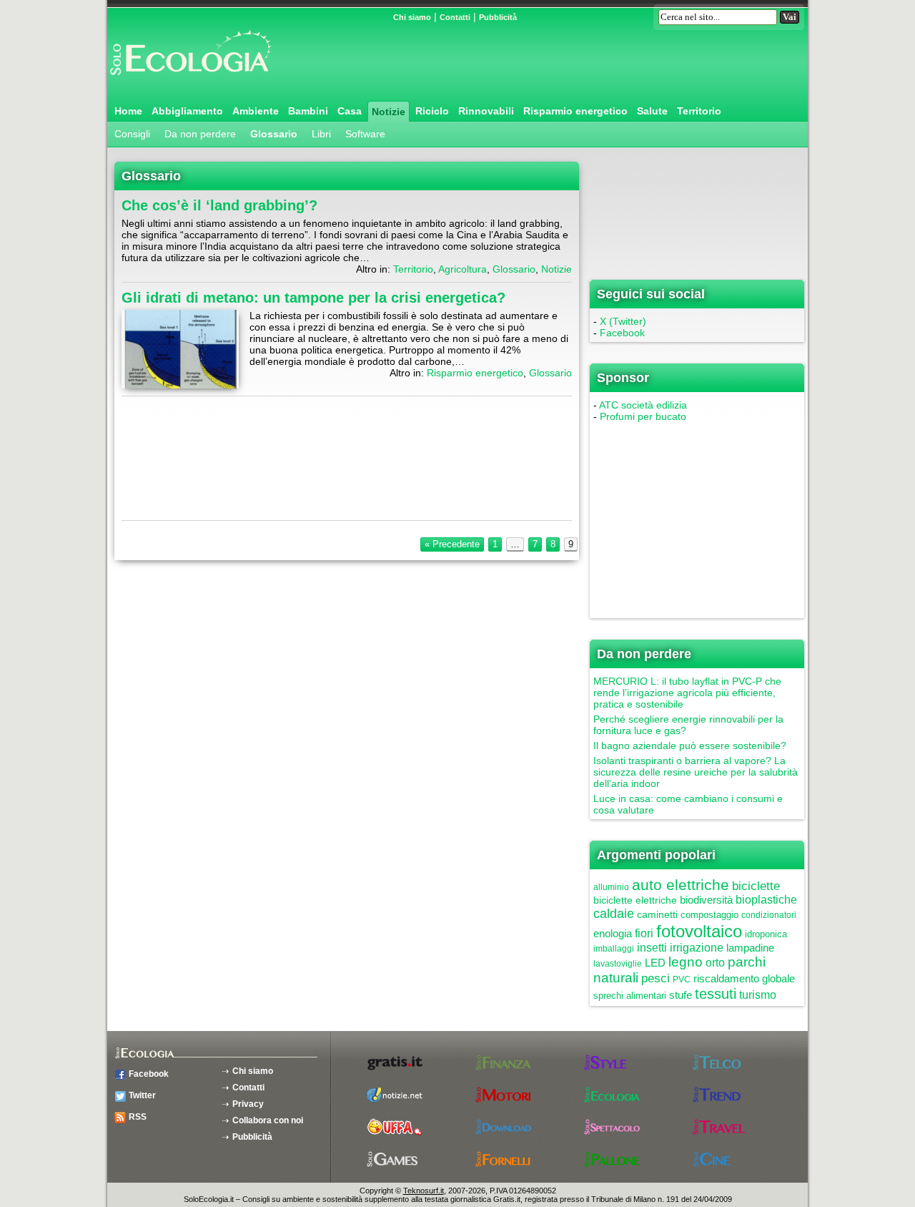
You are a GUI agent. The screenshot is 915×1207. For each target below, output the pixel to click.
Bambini (308, 111)
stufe (680, 995)
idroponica (766, 934)
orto (715, 963)
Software (365, 134)
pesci (655, 978)
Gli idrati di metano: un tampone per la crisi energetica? (313, 298)
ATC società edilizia (643, 405)
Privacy (248, 1104)
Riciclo (432, 111)
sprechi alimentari (629, 995)
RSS (138, 1117)
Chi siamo (412, 17)
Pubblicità (498, 17)
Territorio (699, 111)
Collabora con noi (267, 1120)
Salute (652, 111)
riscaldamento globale (744, 978)
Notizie (388, 111)
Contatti (455, 17)
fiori (644, 933)
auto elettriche (680, 884)
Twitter (142, 1095)
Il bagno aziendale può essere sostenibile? (689, 745)
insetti (652, 948)
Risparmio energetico (575, 111)
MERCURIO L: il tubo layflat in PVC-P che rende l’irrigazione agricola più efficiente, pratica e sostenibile (687, 692)
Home (128, 111)
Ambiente (255, 111)
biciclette (756, 886)
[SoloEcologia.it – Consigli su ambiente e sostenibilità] (189, 81)
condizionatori (768, 915)
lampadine (750, 948)
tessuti (715, 994)
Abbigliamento (187, 111)
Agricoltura (462, 269)
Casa (349, 111)
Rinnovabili (486, 111)
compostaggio (709, 914)
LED (655, 963)
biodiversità (706, 900)
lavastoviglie (617, 964)
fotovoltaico (699, 931)
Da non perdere (200, 134)
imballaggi (613, 949)
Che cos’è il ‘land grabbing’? (219, 205)
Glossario (273, 134)
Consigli (132, 134)
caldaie (613, 914)
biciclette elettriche (635, 900)
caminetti (657, 914)
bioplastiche (766, 900)
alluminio (611, 887)
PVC (682, 979)
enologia (612, 933)
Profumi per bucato (643, 416)
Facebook (622, 332)
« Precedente (452, 544)
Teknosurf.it (423, 1190)
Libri (321, 134)
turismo (757, 995)
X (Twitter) (623, 321)
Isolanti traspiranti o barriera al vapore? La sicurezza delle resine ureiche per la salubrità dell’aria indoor (695, 772)
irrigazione (696, 948)
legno (685, 961)
